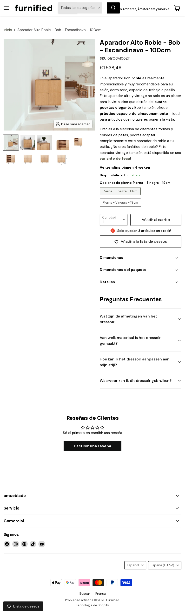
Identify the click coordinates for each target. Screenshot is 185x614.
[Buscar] (113, 8)
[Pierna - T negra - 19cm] (121, 196)
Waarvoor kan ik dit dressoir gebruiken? (136, 380)
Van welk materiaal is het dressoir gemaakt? (130, 340)
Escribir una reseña (92, 445)
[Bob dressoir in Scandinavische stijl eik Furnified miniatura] (27, 142)
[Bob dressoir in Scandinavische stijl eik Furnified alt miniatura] (11, 142)
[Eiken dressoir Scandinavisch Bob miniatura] (44, 142)
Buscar (84, 594)
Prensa (100, 594)
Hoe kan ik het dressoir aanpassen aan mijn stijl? (135, 362)
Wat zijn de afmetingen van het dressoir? (128, 319)
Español (133, 565)
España (162, 565)
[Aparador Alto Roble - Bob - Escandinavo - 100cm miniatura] (61, 142)
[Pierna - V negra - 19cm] (121, 208)
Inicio (8, 30)
